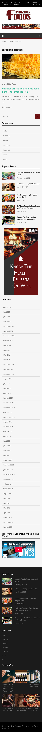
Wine (5, 159)
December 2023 (9, 403)
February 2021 (8, 522)
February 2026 (8, 326)
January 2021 (8, 527)
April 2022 (7, 455)
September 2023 (9, 417)
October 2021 (8, 484)
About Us (34, 2)
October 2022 (8, 431)
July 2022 (6, 441)
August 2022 (7, 436)
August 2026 (7, 307)
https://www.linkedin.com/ (36, 4)
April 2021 (7, 513)
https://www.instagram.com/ (39, 4)
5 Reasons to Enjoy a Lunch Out (28, 184)
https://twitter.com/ (33, 4)
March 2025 (7, 360)
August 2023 (7, 422)
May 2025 (7, 355)
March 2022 (7, 460)
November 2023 (9, 407)
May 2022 (7, 450)
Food (14, 84)
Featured (6, 150)
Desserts (6, 145)
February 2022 (8, 465)
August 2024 (7, 379)
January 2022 (8, 470)
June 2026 (7, 317)
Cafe (5, 131)
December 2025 (9, 336)
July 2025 (6, 350)
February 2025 (8, 364)
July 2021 (6, 498)
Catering (6, 136)
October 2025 (8, 341)
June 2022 (7, 446)
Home (27, 2)
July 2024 (6, 384)
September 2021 (9, 489)
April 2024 (7, 393)
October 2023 (8, 412)
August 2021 (7, 493)
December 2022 (9, 427)
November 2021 (9, 479)
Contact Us (7, 5)
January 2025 (8, 369)
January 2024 (8, 398)
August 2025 (7, 345)
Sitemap (16, 5)
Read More (6, 107)
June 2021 (7, 503)
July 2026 (6, 312)
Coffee (5, 140)
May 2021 (7, 508)
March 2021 (7, 517)
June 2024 (7, 388)
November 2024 (9, 374)
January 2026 (8, 331)
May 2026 (7, 321)
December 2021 (9, 474)
